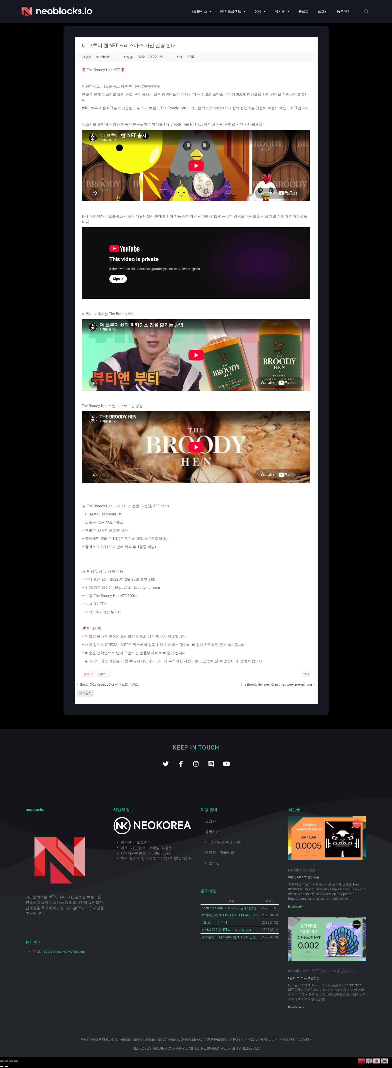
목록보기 (85, 693)
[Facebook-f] (181, 764)
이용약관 (212, 863)
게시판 (280, 11)
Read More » (296, 906)
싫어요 (103, 674)
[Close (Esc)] (2, 1061)
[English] (369, 1060)
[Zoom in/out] (16, 1061)
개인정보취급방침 (219, 852)
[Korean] (385, 1060)
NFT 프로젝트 (230, 11)
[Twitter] (166, 764)
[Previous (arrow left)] (2, 1066)
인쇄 (306, 674)
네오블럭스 (198, 11)
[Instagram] (196, 764)
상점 (258, 11)
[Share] (6, 1061)
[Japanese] (377, 1060)
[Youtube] (226, 764)
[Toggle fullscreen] (11, 1061)
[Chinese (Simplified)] (361, 1060)
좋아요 (88, 674)
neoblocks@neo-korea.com (63, 951)
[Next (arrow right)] (6, 1066)
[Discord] (211, 764)
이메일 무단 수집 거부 (222, 842)
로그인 (323, 11)
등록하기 (343, 11)
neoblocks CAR (301, 870)
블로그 (303, 11)
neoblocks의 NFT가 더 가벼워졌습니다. (323, 970)
